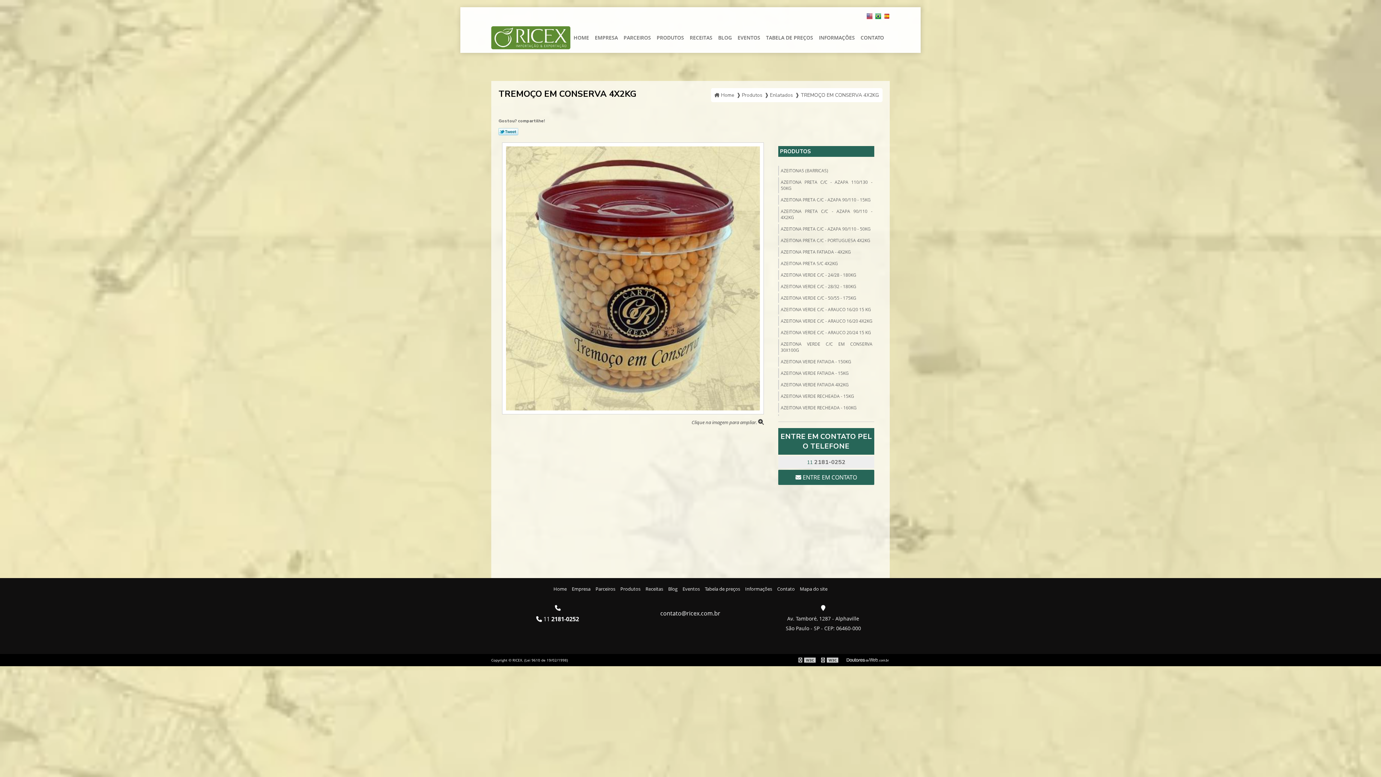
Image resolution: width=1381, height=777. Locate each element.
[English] (869, 15)
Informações (837, 37)
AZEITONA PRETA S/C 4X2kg (809, 263)
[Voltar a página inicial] (530, 37)
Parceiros (637, 37)
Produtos (670, 37)
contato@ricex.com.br (690, 613)
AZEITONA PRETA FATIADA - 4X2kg (816, 252)
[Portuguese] (878, 15)
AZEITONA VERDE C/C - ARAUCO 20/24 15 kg (826, 333)
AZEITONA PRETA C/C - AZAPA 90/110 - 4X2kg (826, 214)
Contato (872, 37)
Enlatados (781, 95)
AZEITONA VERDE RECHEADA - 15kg (817, 396)
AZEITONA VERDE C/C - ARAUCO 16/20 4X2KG (826, 321)
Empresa (606, 37)
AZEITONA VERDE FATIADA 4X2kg (815, 385)
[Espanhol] (887, 15)
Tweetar (508, 131)
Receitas (701, 37)
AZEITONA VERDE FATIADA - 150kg (816, 362)
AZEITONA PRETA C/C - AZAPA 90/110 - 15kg (826, 200)
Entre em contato (829, 477)
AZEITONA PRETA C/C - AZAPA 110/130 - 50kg (826, 185)
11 (826, 462)
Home (581, 37)
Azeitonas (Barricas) (804, 171)
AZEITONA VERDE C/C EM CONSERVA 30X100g (826, 347)
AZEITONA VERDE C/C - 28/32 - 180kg (818, 286)
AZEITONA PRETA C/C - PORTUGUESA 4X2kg (825, 240)
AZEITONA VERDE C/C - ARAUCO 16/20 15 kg (826, 309)
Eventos (749, 37)
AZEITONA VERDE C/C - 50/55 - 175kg (818, 298)
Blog (725, 37)
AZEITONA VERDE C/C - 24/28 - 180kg (818, 275)
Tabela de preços (789, 37)
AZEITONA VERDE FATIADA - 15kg (815, 373)
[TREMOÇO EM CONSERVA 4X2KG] (633, 278)
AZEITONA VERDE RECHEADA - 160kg (819, 408)
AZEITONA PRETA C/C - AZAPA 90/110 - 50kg (826, 229)
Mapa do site (814, 589)
